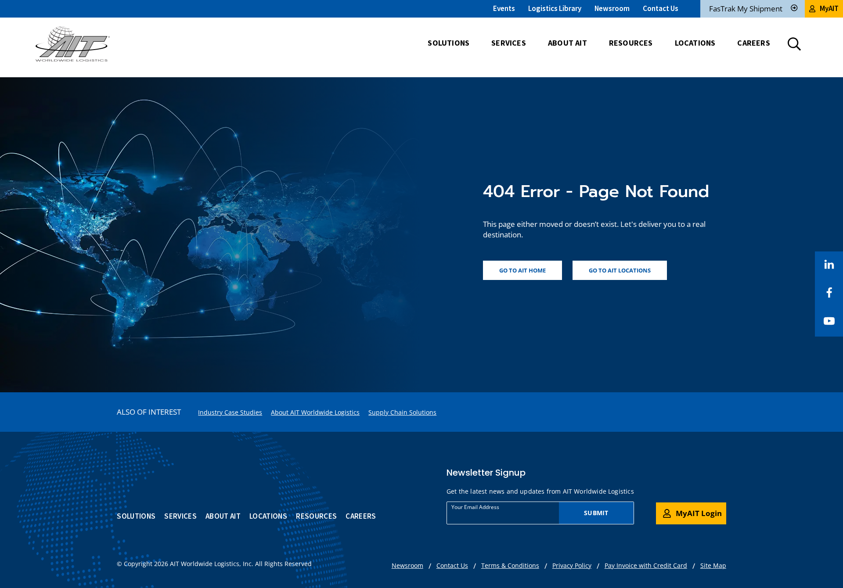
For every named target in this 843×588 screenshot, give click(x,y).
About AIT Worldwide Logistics (315, 412)
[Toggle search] (794, 44)
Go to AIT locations (620, 270)
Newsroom (612, 8)
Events (504, 8)
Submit (596, 513)
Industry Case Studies (230, 412)
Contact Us (660, 8)
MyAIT (829, 8)
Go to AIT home (522, 270)
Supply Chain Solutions (402, 412)
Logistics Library (554, 8)
